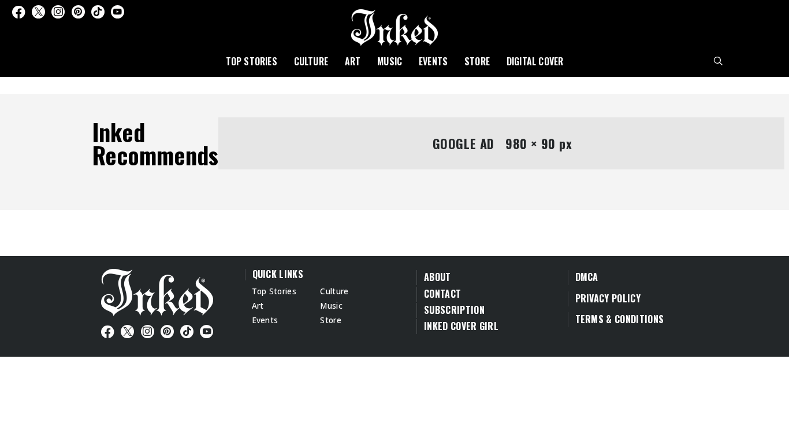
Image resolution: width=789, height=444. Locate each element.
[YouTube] (117, 11)
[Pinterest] (78, 11)
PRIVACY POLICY (608, 298)
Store (477, 61)
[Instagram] (58, 11)
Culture (311, 61)
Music (389, 61)
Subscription (454, 310)
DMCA (586, 277)
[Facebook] (18, 11)
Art (353, 61)
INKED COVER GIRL (461, 326)
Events (433, 61)
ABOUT (437, 277)
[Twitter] (38, 11)
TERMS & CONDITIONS (619, 319)
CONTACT (442, 294)
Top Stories (251, 61)
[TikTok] (98, 11)
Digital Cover (535, 61)
